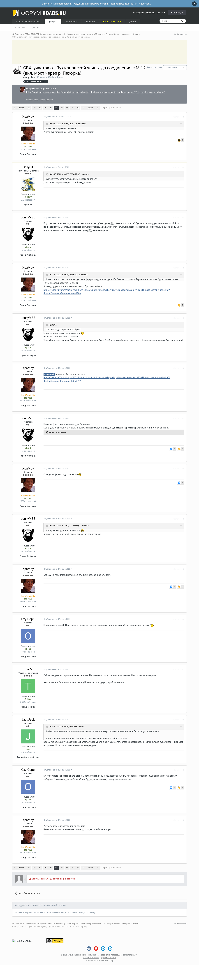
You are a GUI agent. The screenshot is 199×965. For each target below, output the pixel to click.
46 (78, 108)
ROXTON (73, 124)
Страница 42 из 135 (111, 108)
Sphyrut (28, 167)
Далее (90, 108)
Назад (21, 108)
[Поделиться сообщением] (183, 117)
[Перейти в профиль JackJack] (28, 736)
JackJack (28, 719)
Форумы (53, 21)
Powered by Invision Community (99, 960)
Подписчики (171, 68)
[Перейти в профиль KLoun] (17, 70)
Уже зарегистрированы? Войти (148, 13)
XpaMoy (28, 116)
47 (83, 108)
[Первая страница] (14, 108)
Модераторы (19, 27)
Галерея (90, 21)
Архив (60, 77)
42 (56, 108)
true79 (28, 669)
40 (45, 108)
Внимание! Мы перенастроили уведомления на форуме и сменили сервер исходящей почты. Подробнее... (96, 3)
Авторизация (155, 67)
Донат (132, 21)
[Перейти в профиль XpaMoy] (22, 90)
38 (34, 108)
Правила (35, 27)
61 (184, 68)
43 (61, 108)
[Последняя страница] (97, 108)
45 (72, 108)
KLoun (33, 77)
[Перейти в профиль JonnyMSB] (28, 234)
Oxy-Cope (28, 619)
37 (29, 108)
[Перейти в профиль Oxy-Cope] (28, 636)
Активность (72, 21)
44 (67, 108)
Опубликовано (57, 117)
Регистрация (177, 12)
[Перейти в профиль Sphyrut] (28, 184)
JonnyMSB (28, 217)
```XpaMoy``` (75, 174)
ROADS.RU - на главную (28, 21)
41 (51, 108)
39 (40, 108)
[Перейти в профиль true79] (28, 686)
